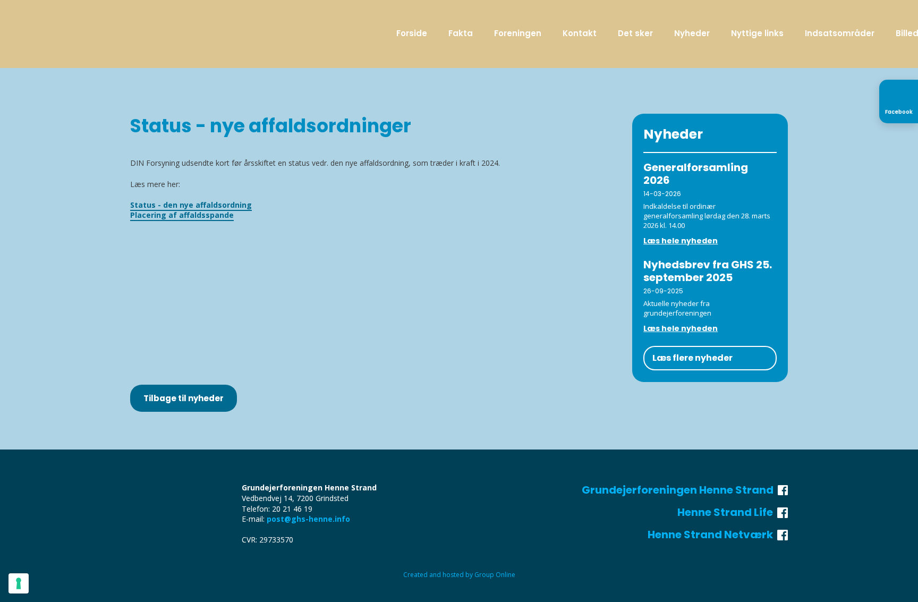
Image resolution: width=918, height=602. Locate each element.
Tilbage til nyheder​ (183, 398)
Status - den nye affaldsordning (191, 205)
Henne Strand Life (727, 512)
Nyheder (692, 33)
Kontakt (580, 33)
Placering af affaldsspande (182, 215)
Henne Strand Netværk (712, 534)
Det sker (635, 33)
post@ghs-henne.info (308, 519)
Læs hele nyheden (680, 240)
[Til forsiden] (163, 34)
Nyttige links (757, 33)
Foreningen (517, 33)
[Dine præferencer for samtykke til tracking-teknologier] (18, 583)
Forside (411, 33)
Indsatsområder (839, 33)
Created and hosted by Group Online (459, 574)
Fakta (460, 33)
